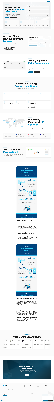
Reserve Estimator (39, 387)
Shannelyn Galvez (16, 340)
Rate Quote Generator (39, 386)
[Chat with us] (1, 400)
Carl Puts (4, 340)
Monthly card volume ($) (33, 42)
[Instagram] (5, 394)
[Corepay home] (12, 385)
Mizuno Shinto (27, 340)
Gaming (31, 387)
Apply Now (7, 17)
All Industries (31, 393)
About (45, 386)
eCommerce (31, 386)
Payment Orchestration (25, 387)
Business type (32, 39)
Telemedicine (31, 392)
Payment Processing (25, 386)
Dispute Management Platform (25, 391)
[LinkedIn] (3, 394)
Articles (45, 387)
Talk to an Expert (13, 17)
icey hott (39, 340)
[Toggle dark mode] (45, 1)
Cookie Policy (45, 398)
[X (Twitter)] (4, 394)
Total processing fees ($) (44, 42)
